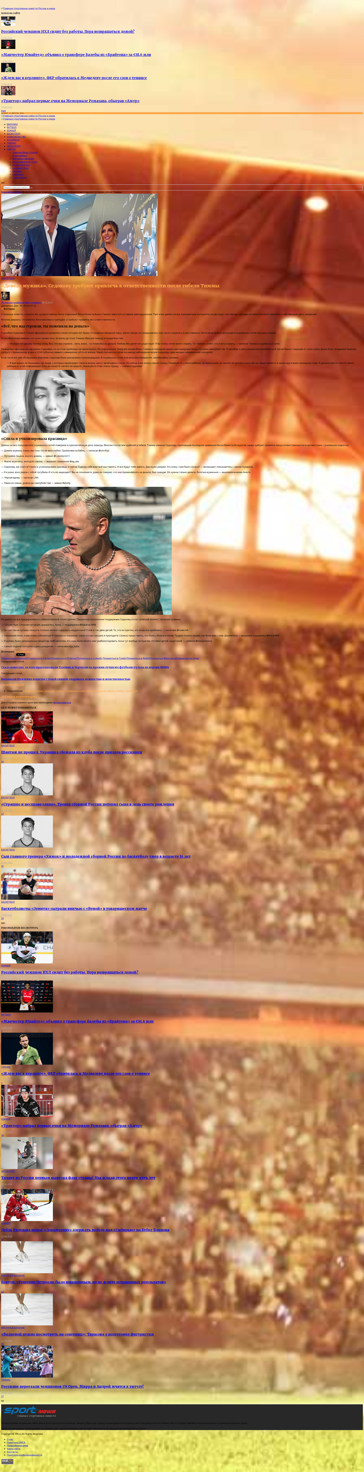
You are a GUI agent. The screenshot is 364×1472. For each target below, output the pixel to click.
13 (2, 1187)
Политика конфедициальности (24, 1455)
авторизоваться (62, 702)
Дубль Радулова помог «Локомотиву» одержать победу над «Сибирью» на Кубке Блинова (85, 1230)
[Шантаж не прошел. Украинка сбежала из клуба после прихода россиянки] (27, 742)
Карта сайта (13, 1448)
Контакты (12, 1451)
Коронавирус (20, 155)
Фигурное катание (23, 158)
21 (2, 1396)
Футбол (11, 127)
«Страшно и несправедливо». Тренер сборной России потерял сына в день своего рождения (87, 804)
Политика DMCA (16, 1442)
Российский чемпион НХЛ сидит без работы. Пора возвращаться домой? (68, 31)
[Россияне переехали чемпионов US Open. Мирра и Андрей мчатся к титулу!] (27, 1376)
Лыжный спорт (21, 164)
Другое (11, 149)
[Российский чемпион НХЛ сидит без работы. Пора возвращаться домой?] (8, 24)
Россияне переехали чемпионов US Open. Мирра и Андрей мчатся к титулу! (72, 1386)
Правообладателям (17, 1445)
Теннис (11, 143)
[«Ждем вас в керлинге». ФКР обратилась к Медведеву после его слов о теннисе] (8, 71)
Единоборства (16, 136)
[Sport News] (28, 8)
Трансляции (19, 177)
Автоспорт (14, 146)
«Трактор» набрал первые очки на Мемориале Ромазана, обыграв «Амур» (70, 101)
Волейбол (13, 139)
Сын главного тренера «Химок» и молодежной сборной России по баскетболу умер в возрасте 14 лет (96, 856)
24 (2, 1291)
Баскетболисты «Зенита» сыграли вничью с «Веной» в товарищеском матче (74, 908)
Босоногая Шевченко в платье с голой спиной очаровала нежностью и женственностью (65, 679)
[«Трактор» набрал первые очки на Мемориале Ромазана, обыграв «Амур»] (8, 94)
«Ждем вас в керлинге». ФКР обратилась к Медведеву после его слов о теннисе (74, 78)
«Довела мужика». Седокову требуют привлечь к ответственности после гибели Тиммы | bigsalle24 (80, 690)
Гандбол (17, 171)
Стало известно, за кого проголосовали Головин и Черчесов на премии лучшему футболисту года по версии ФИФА (85, 667)
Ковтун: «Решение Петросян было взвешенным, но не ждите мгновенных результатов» (83, 1282)
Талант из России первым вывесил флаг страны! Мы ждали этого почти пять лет (78, 1178)
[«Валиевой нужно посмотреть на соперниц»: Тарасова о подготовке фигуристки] (27, 1324)
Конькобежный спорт (25, 161)
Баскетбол (13, 133)
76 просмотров (9, 302)
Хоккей (11, 130)
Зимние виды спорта (25, 152)
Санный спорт (21, 168)
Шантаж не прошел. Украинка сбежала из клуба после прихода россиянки (71, 752)
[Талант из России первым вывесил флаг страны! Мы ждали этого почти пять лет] (27, 1168)
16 (2, 1239)
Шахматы (18, 174)
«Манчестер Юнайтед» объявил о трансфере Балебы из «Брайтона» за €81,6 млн (76, 54)
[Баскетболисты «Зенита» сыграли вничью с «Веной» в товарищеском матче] (27, 898)
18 (2, 1135)
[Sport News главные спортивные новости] (29, 1417)
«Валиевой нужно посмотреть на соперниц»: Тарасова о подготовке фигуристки (77, 1334)
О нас (10, 1439)
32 (2, 918)
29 (2, 761)
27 (2, 814)
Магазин (12, 124)
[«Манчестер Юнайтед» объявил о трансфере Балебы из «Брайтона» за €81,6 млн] (8, 48)
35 (2, 866)
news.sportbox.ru (25, 651)
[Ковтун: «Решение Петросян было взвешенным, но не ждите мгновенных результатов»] (27, 1272)
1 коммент (35, 302)
